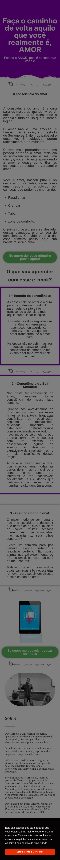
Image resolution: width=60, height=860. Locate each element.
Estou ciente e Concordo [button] (30, 851)
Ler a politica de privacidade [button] (31, 843)
